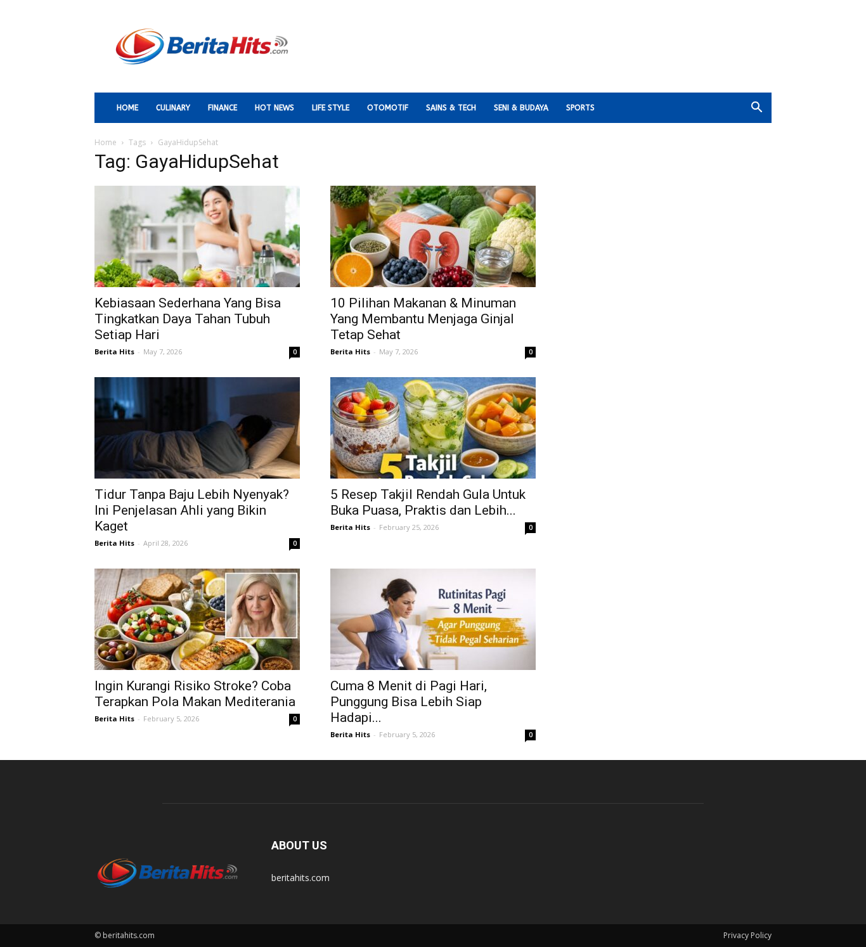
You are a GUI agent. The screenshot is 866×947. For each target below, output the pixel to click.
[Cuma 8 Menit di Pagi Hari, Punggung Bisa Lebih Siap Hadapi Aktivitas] (433, 619)
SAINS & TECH (451, 107)
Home (105, 142)
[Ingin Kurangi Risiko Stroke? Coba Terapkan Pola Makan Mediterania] (197, 619)
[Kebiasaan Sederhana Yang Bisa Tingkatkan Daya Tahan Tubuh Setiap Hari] (197, 236)
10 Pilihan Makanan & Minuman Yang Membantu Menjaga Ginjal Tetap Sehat (423, 318)
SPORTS (580, 107)
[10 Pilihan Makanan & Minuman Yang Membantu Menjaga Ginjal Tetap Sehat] (433, 236)
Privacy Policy (747, 935)
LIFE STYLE (330, 107)
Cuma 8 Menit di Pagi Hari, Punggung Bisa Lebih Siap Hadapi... (408, 701)
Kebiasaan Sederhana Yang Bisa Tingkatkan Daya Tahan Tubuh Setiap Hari (187, 318)
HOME (127, 107)
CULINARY (173, 107)
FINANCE (222, 107)
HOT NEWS (274, 107)
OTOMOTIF (387, 107)
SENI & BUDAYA (521, 107)
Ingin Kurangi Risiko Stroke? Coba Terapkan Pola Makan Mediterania (194, 693)
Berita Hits (114, 351)
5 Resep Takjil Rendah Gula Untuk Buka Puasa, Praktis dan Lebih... (428, 502)
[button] (756, 109)
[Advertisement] (541, 46)
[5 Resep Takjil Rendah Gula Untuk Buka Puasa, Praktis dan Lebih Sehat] (433, 428)
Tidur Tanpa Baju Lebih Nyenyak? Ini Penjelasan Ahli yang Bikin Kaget (191, 510)
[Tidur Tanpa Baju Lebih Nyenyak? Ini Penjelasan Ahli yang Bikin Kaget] (197, 428)
